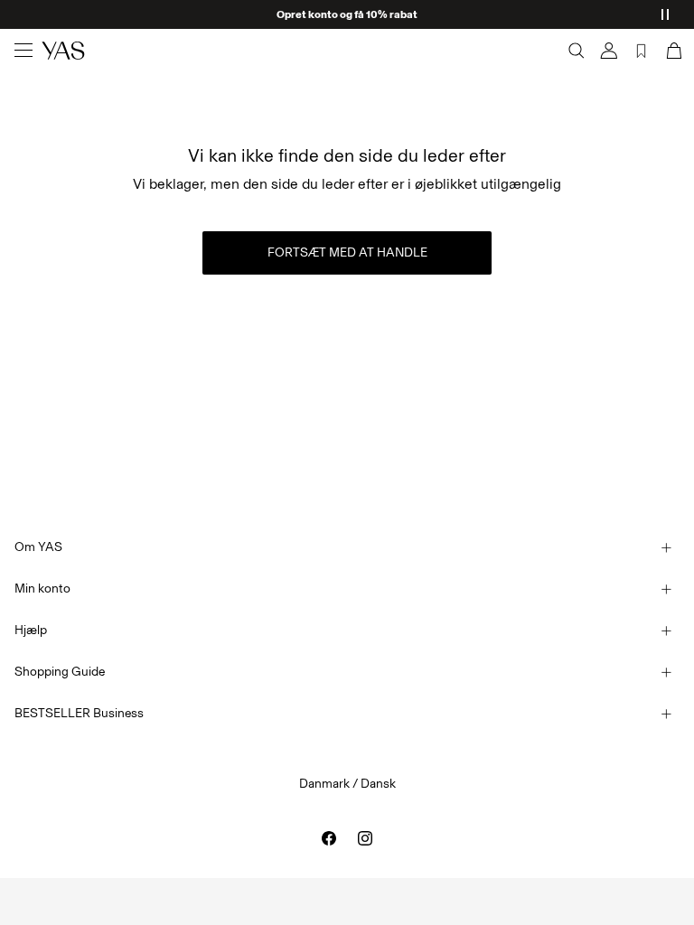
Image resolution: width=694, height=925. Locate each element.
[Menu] (23, 50)
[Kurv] (672, 50)
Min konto (42, 588)
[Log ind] (609, 50)
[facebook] (329, 838)
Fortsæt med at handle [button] (347, 252)
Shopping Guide (59, 671)
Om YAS (38, 547)
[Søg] (576, 50)
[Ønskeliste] (641, 50)
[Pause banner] (665, 14)
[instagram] (365, 838)
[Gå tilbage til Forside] (63, 50)
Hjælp (30, 630)
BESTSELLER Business (79, 713)
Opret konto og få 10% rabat (347, 14)
